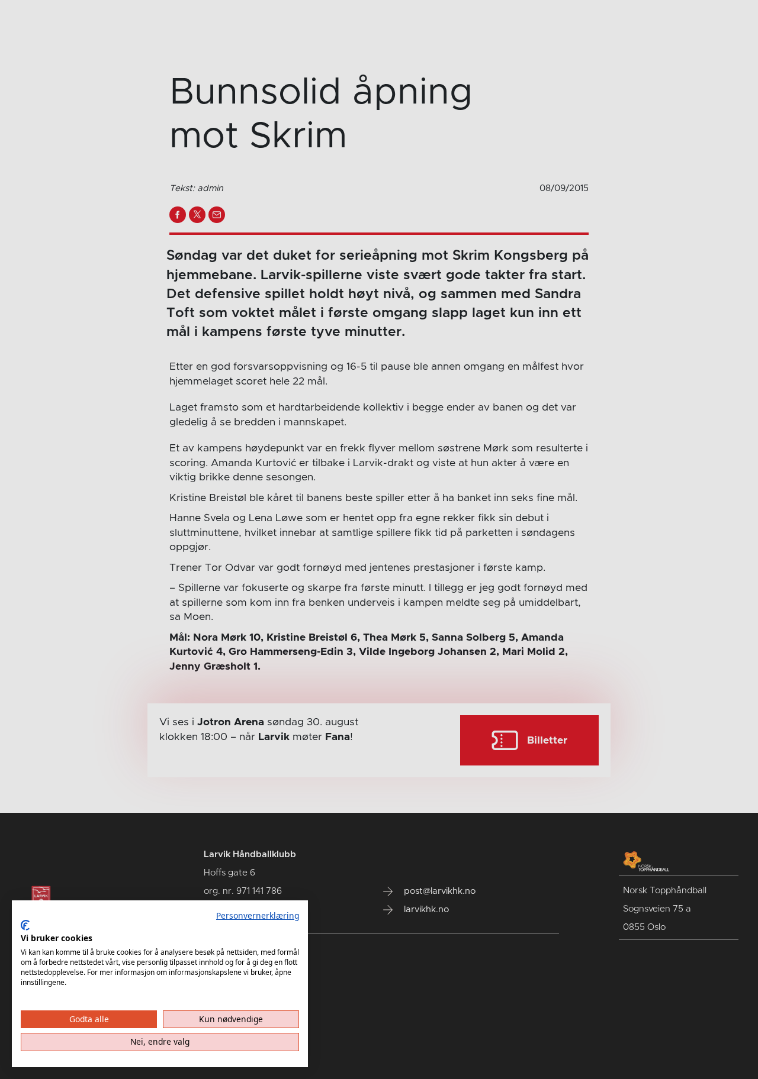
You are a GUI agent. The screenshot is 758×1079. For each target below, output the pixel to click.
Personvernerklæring (257, 915)
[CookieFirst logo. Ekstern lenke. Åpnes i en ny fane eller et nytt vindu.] (25, 925)
